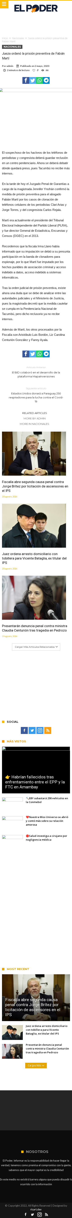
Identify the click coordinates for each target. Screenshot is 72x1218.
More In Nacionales (34, 423)
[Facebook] (24, 730)
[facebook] (25, 80)
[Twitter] (32, 730)
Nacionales (18, 38)
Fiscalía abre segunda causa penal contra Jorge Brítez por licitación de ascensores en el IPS (35, 486)
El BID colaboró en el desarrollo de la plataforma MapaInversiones (36, 372)
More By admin (35, 418)
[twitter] (32, 80)
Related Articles (34, 413)
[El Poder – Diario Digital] (35, 4)
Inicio (5, 38)
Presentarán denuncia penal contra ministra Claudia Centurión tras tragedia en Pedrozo (34, 628)
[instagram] (39, 730)
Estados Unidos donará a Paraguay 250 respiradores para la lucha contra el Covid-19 (36, 395)
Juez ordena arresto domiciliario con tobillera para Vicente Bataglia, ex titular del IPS (34, 558)
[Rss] (47, 730)
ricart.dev (36, 1209)
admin (10, 65)
